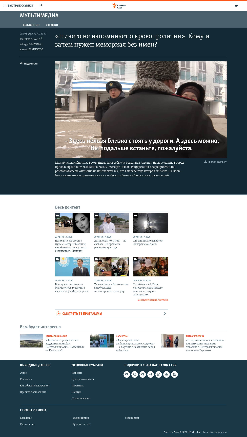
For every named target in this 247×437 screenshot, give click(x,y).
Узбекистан (132, 418)
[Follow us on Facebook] (142, 374)
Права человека (195, 336)
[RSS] (174, 374)
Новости (77, 373)
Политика (78, 385)
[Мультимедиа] (237, 5)
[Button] (29, 64)
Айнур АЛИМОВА (30, 44)
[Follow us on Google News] (166, 374)
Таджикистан (81, 418)
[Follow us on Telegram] (150, 374)
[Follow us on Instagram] (134, 374)
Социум (76, 392)
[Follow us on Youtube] (127, 374)
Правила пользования (33, 392)
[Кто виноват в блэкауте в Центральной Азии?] (150, 223)
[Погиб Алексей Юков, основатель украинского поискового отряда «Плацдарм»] (150, 266)
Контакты (26, 379)
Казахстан (122, 336)
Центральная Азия (56, 336)
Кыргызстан (27, 424)
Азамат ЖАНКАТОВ (31, 49)
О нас (23, 373)
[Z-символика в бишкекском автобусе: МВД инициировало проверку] (111, 266)
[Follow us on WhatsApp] (158, 374)
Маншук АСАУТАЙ (31, 39)
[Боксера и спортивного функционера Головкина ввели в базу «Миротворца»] (72, 266)
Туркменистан (81, 424)
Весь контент (31, 25)
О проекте (52, 25)
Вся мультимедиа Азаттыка (153, 300)
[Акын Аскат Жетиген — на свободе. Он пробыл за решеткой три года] (111, 223)
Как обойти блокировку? (34, 385)
